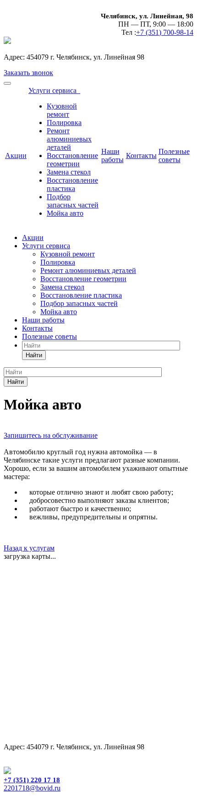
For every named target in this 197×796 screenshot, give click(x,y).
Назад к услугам (29, 548)
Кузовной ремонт (62, 110)
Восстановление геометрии (72, 160)
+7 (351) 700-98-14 (164, 32)
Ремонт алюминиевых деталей (69, 139)
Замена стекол (69, 172)
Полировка (64, 122)
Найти (34, 355)
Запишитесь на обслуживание (51, 435)
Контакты (141, 155)
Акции (16, 155)
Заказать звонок (28, 72)
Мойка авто (65, 213)
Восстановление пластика (72, 184)
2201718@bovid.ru (32, 788)
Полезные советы (174, 155)
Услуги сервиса (54, 90)
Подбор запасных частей (72, 201)
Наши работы (112, 155)
